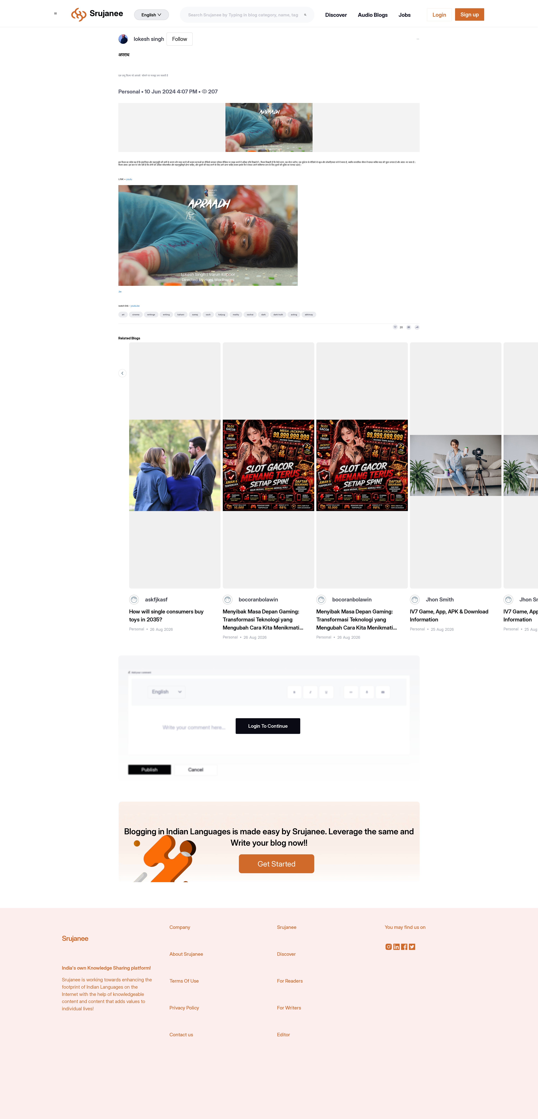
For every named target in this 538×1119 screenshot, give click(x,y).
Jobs (405, 15)
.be (119, 291)
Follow (179, 39)
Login (439, 14)
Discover (336, 15)
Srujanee (75, 938)
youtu (129, 179)
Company (180, 927)
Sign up (470, 14)
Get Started (276, 863)
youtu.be (135, 305)
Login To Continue (268, 726)
